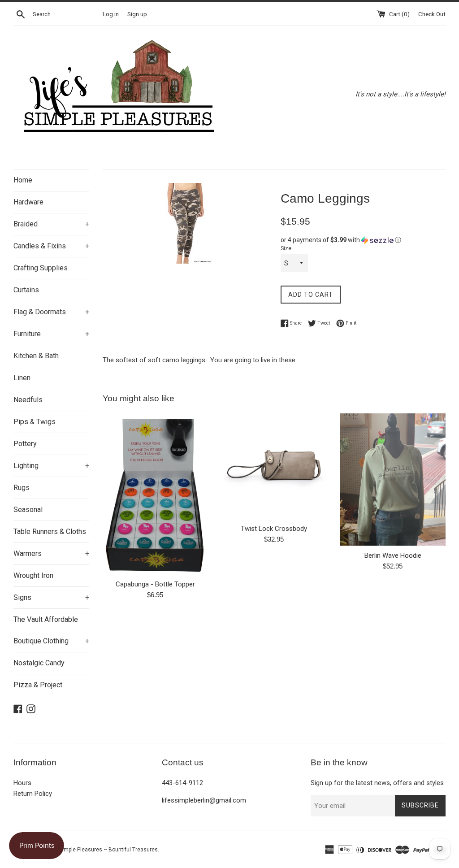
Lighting (51, 465)
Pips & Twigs (34, 421)
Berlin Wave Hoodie (392, 555)
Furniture (51, 334)
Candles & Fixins (51, 246)
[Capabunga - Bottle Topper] (155, 494)
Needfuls (28, 399)
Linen (21, 377)
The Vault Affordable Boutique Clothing (51, 630)
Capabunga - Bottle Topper (155, 584)
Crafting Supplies (40, 268)
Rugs (21, 487)
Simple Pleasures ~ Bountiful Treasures (108, 849)
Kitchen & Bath (36, 356)
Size (286, 248)
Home (22, 180)
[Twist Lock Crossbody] (274, 466)
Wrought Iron (33, 575)
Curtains (26, 290)
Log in (111, 13)
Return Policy (32, 794)
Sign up (137, 13)
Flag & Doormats (51, 312)
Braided (51, 224)
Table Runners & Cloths (49, 531)
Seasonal (28, 509)
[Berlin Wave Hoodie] (393, 479)
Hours (22, 783)
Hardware (28, 202)
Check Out (432, 13)
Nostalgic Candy (39, 663)
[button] (363, 240)
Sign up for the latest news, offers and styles (377, 783)
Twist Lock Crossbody (274, 529)
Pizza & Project (37, 685)
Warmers (51, 553)
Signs (51, 597)
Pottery (25, 443)
